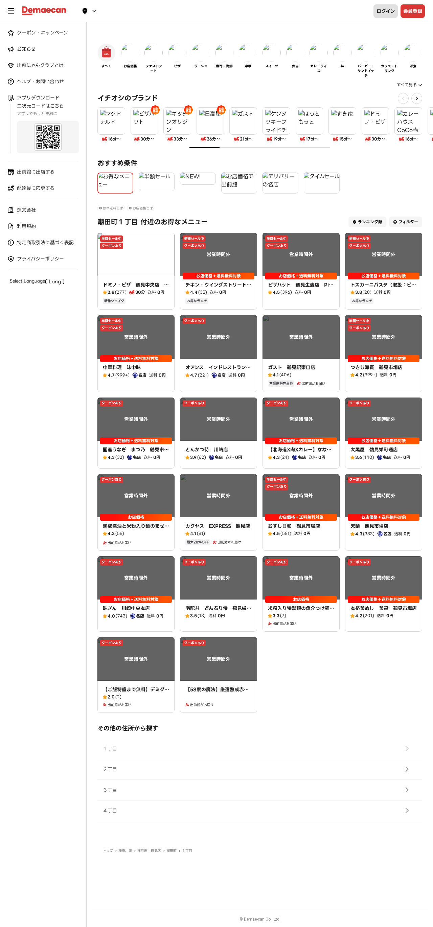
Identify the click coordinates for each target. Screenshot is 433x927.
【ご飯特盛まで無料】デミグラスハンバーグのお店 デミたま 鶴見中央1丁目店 (138, 696)
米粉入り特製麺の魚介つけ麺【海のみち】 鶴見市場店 (298, 612)
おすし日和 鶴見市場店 (294, 526)
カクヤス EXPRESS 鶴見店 (217, 526)
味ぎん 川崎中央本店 (126, 608)
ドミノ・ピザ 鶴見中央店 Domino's (135, 288)
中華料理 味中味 (122, 367)
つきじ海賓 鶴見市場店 (376, 367)
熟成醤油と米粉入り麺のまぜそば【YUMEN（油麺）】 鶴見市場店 (136, 532)
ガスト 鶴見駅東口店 (291, 367)
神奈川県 (125, 851)
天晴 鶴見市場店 (369, 526)
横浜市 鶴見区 (149, 851)
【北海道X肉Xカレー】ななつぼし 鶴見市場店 (300, 453)
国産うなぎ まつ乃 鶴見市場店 (136, 453)
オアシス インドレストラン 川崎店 (218, 371)
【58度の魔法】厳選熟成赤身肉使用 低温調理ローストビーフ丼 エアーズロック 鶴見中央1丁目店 (218, 700)
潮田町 (171, 851)
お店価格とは (143, 208)
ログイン (386, 11)
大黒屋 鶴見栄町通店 (374, 449)
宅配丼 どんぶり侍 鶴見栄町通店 (218, 612)
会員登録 (412, 11)
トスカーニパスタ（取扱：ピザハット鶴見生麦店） (383, 288)
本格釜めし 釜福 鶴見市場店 (383, 608)
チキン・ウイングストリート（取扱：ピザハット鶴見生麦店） (216, 291)
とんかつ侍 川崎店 (206, 449)
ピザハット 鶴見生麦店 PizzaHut (301, 288)
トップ (108, 851)
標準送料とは (113, 208)
